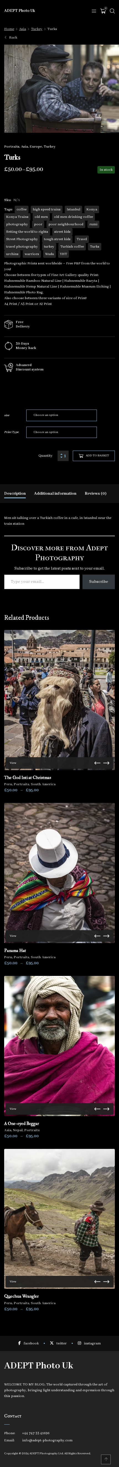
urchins (12, 254)
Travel (82, 239)
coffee (22, 209)
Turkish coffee (72, 246)
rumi (93, 224)
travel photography (22, 246)
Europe (36, 146)
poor (38, 224)
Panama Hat (15, 950)
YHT (63, 254)
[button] (10, 89)
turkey (49, 246)
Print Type (11, 432)
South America (43, 784)
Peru (8, 784)
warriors (32, 254)
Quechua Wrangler (21, 1296)
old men (41, 217)
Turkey (36, 29)
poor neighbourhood (65, 224)
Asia (22, 29)
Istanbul (73, 209)
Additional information (55, 493)
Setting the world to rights (27, 231)
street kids (62, 231)
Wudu (49, 254)
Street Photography (22, 239)
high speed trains (47, 209)
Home (9, 29)
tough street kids (57, 239)
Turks (94, 246)
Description (15, 493)
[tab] (15, 493)
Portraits (11, 146)
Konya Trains (17, 217)
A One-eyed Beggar (21, 1123)
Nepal (18, 1130)
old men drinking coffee (73, 217)
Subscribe (98, 581)
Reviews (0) (96, 493)
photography (17, 224)
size (6, 415)
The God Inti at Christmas (27, 777)
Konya (91, 209)
